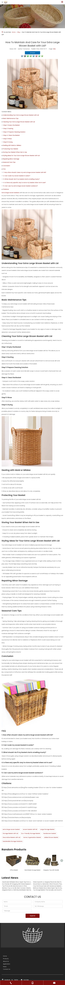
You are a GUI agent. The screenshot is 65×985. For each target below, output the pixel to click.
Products (6, 958)
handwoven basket (49, 833)
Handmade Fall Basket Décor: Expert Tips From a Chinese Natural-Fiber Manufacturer (17, 882)
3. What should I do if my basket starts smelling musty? (21, 179)
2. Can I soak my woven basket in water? (16, 176)
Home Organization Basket (32, 837)
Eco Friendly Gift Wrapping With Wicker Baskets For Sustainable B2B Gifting (17, 884)
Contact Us (6, 969)
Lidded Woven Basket (51, 837)
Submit (32, 916)
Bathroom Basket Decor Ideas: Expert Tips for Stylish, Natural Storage (48, 888)
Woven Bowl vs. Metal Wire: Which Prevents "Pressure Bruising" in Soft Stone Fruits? (48, 884)
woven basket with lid (30, 829)
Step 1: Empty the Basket (11, 125)
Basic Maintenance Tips (10, 118)
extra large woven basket (11, 829)
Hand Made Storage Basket (32, 870)
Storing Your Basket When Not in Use (15, 152)
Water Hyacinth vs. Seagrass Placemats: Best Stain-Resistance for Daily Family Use (48, 882)
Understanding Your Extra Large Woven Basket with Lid (21, 115)
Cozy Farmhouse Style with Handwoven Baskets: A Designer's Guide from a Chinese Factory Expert (48, 886)
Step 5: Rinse (7, 139)
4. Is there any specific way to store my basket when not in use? (24, 183)
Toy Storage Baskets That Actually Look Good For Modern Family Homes (48, 890)
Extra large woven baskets (10, 193)
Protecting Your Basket (10, 149)
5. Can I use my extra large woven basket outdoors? (20, 186)
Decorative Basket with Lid (11, 837)
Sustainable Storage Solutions (12, 841)
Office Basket (14, 870)
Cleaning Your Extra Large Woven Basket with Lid (19, 122)
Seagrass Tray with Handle (51, 870)
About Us (6, 961)
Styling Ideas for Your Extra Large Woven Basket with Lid (21, 155)
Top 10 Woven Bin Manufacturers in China (14, 886)
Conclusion (6, 166)
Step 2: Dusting (8, 128)
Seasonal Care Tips (9, 162)
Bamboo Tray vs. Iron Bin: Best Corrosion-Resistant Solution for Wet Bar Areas (17, 888)
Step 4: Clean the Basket (11, 135)
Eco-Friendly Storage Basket (30, 833)
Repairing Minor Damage (11, 159)
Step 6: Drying (8, 142)
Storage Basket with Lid (10, 833)
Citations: (6, 189)
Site (54, 49)
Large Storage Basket (47, 829)
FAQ (4, 169)
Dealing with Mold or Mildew (12, 145)
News (4, 966)
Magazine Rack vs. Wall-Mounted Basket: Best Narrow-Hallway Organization (17, 890)
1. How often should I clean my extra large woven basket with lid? (24, 172)
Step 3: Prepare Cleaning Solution (14, 132)
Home (5, 956)
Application (6, 964)
